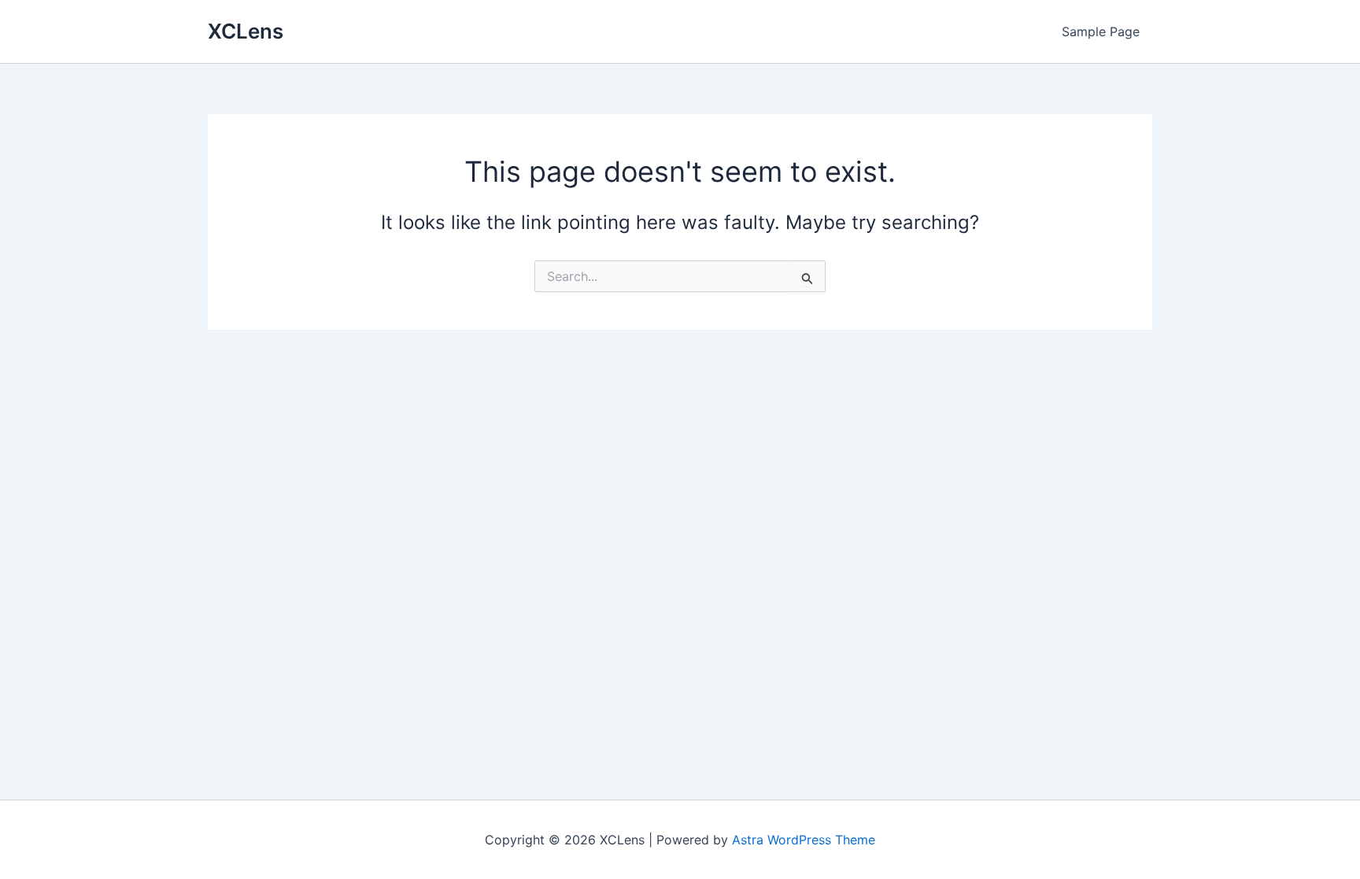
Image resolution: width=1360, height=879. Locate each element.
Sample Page (1101, 31)
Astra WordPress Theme (803, 840)
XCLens (245, 31)
